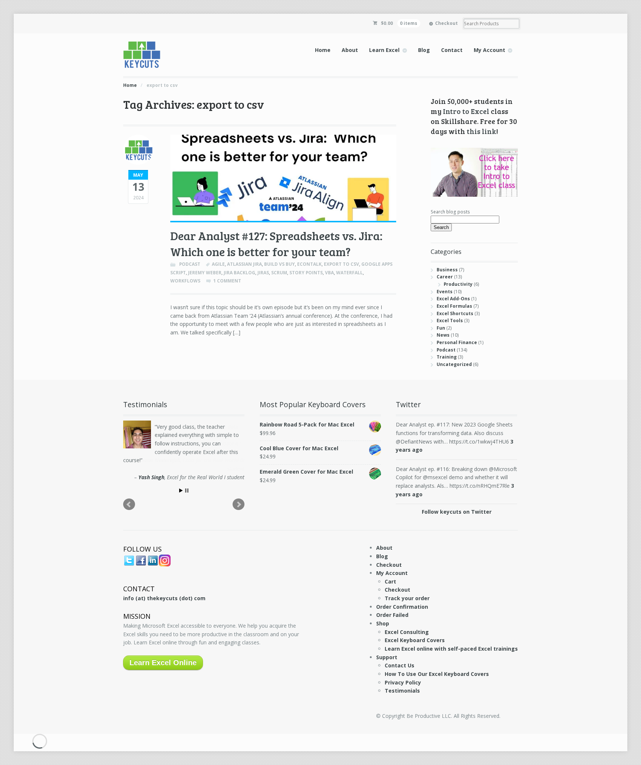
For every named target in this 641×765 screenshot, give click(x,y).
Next (238, 504)
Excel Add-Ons (453, 298)
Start (181, 490)
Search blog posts (450, 212)
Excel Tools (450, 320)
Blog (424, 49)
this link (481, 131)
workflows (185, 281)
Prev (129, 504)
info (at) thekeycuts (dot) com (164, 598)
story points (306, 272)
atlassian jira (244, 264)
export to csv (341, 264)
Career (445, 277)
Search (441, 227)
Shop (382, 623)
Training (447, 357)
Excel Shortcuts (455, 313)
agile (218, 264)
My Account (489, 49)
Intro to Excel (466, 111)
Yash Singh (151, 477)
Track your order (407, 598)
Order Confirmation (402, 606)
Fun (441, 328)
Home (323, 49)
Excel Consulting (407, 631)
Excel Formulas (454, 306)
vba (329, 272)
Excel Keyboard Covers (415, 640)
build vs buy (279, 264)
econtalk (309, 264)
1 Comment (227, 281)
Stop (186, 490)
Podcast (189, 264)
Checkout (446, 23)
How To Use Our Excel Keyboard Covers (437, 673)
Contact (452, 49)
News (443, 335)
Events (445, 291)
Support (386, 657)
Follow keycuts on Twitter (457, 511)
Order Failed (392, 614)
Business (447, 270)
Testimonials (402, 690)
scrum (279, 272)
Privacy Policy (403, 682)
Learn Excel (384, 49)
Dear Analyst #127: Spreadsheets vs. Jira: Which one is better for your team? (276, 244)
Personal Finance (457, 342)
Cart (390, 581)
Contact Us (399, 665)
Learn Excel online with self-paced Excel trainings (451, 648)
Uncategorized (454, 364)
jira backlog (239, 272)
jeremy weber (204, 272)
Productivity (458, 284)
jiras (263, 272)
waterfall (349, 272)
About (350, 49)
